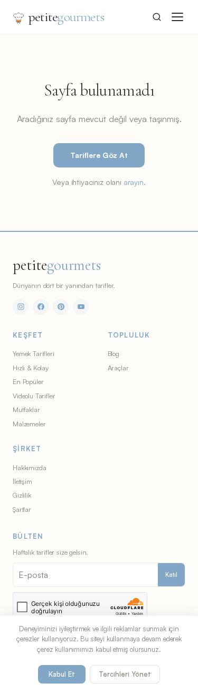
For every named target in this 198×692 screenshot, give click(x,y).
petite (66, 16)
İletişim (22, 481)
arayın (134, 181)
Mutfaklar (26, 409)
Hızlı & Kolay (31, 367)
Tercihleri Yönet (125, 674)
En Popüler (28, 381)
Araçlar (118, 367)
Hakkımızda (29, 467)
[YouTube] (81, 307)
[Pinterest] (61, 307)
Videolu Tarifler (34, 395)
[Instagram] (21, 307)
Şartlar (22, 509)
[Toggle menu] (177, 17)
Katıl (171, 574)
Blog (113, 353)
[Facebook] (41, 307)
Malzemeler (29, 423)
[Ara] (156, 16)
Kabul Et (62, 674)
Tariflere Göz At (98, 155)
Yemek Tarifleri (33, 353)
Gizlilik (22, 495)
